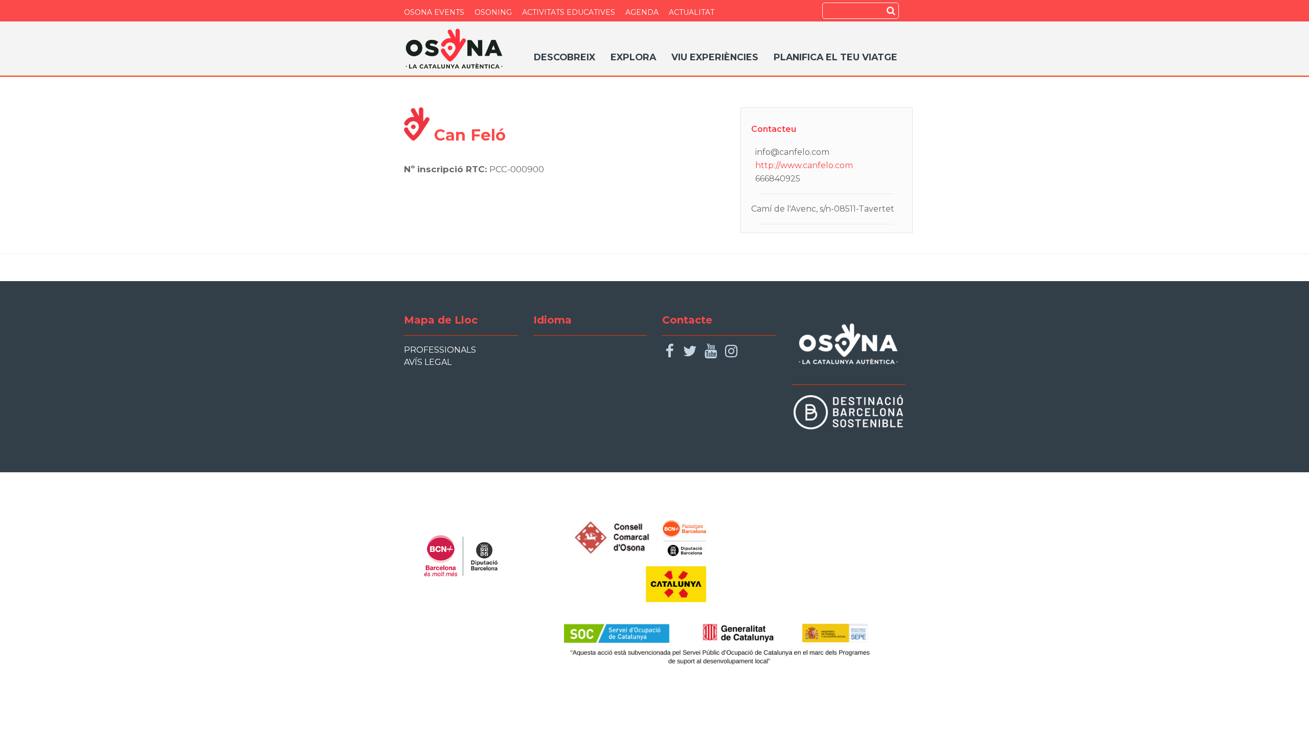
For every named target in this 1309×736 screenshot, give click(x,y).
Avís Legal (428, 362)
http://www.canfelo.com (804, 165)
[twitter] (690, 351)
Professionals (440, 350)
